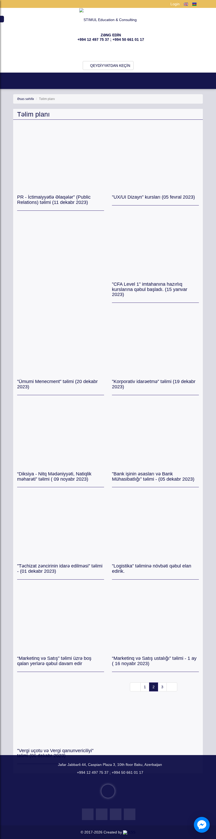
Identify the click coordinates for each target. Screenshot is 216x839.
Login (174, 4)
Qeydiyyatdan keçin (109, 65)
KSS (131, 832)
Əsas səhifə (25, 99)
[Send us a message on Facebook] (202, 825)
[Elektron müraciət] (108, 791)
